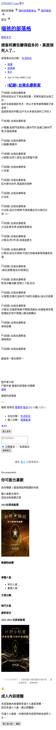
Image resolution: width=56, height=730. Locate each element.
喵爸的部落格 (16, 28)
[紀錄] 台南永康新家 (24, 85)
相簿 (9, 64)
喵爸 (3, 389)
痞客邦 (18, 407)
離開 (18, 724)
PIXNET (14, 679)
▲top (4, 425)
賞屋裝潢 (25, 420)
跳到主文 (6, 37)
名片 (9, 72)
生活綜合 (27, 58)
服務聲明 (34, 683)
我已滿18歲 (7, 724)
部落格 (11, 68)
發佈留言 (6, 450)
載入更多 (6, 431)
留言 (25, 407)
